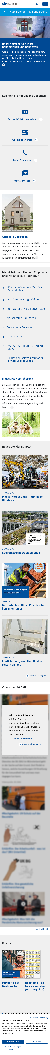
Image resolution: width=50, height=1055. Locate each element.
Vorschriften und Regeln (22, 318)
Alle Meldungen (38, 676)
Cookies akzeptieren (31, 744)
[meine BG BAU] (45, 4)
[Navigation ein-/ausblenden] (31, 4)
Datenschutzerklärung (39, 1018)
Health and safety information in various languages (25, 359)
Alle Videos (42, 929)
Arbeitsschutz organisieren (23, 299)
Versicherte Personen (20, 327)
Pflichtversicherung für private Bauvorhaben (25, 289)
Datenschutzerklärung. (23, 738)
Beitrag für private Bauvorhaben (26, 309)
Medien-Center (16, 336)
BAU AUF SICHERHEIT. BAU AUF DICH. (25, 347)
